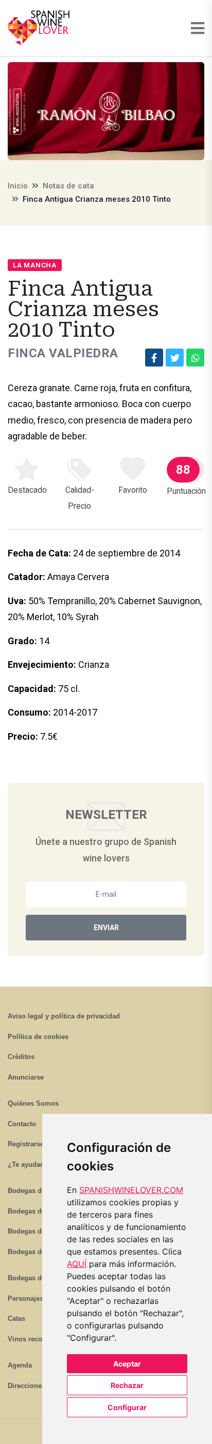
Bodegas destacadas (40, 1278)
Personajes (25, 1298)
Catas (16, 1318)
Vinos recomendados (42, 1339)
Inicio (18, 185)
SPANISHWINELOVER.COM (131, 1190)
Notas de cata (68, 185)
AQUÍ (76, 1264)
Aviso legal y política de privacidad (64, 1016)
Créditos (21, 1057)
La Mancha (35, 265)
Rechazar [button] (127, 1385)
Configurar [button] (127, 1407)
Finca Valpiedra (63, 353)
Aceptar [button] (127, 1363)
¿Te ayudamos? (33, 1164)
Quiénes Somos (33, 1103)
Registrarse (26, 1144)
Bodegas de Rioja (36, 1191)
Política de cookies (38, 1037)
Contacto (22, 1124)
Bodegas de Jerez (36, 1231)
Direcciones (26, 1386)
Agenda (20, 1365)
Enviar (106, 927)
